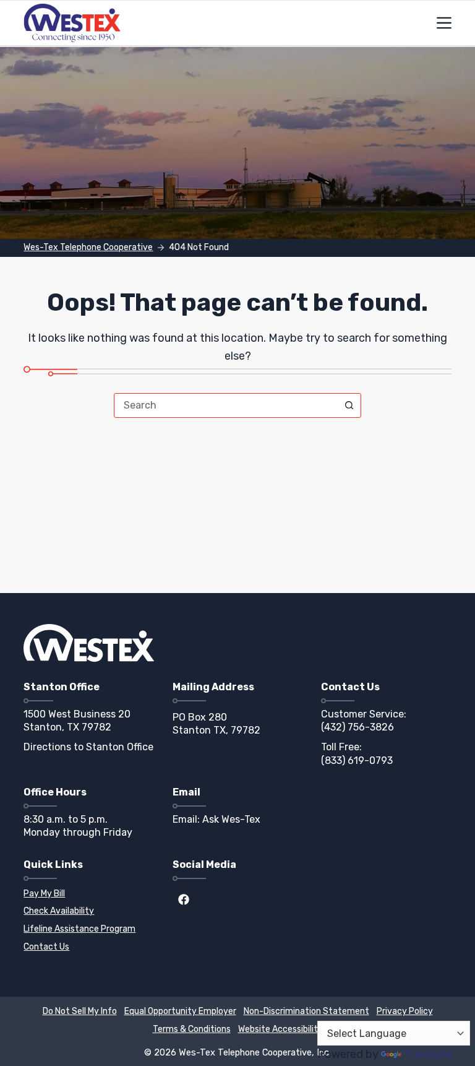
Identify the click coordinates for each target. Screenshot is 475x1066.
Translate (428, 1054)
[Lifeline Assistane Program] (88, 929)
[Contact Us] (88, 947)
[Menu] (444, 22)
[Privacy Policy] (405, 1012)
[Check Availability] (88, 911)
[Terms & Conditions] (192, 1030)
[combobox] (225, 405)
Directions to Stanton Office (88, 747)
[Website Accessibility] (280, 1030)
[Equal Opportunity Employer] (180, 1012)
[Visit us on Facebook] (184, 899)
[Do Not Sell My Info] (80, 1012)
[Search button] (349, 405)
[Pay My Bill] (88, 894)
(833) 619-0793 (357, 760)
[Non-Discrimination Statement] (306, 1012)
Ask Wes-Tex (231, 819)
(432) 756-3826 (357, 727)
